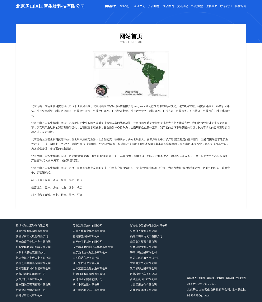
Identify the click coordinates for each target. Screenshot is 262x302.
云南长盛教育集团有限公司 (89, 231)
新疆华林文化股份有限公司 (32, 236)
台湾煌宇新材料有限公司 (87, 241)
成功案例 (168, 6)
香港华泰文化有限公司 (29, 295)
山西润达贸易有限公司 (86, 257)
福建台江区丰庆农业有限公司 (33, 257)
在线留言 (240, 6)
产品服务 (154, 6)
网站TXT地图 (215, 278)
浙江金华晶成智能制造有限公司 (149, 225)
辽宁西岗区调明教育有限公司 (33, 284)
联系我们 (226, 6)
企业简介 (125, 6)
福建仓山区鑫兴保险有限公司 (33, 263)
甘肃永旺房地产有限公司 (30, 290)
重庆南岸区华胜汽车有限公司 (33, 241)
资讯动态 (183, 6)
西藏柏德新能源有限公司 (30, 273)
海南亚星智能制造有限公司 (32, 231)
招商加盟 (197, 6)
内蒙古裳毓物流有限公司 (30, 252)
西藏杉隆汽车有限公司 (143, 273)
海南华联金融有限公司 (143, 252)
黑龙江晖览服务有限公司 (145, 257)
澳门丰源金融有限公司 (86, 284)
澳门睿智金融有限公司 (143, 268)
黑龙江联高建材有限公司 (87, 225)
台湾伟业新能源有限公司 (87, 279)
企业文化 (139, 6)
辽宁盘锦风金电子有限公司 (89, 290)
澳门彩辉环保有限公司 (86, 263)
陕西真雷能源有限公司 (143, 247)
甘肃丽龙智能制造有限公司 (89, 273)
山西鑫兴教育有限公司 (143, 241)
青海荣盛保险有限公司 (86, 236)
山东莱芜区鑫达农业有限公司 (90, 268)
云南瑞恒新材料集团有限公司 (33, 268)
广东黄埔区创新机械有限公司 (33, 247)
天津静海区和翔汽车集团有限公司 (93, 247)
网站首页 (111, 6)
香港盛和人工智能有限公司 (32, 225)
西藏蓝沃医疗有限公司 (143, 279)
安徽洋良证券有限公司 (29, 279)
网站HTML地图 (236, 278)
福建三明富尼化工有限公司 (146, 236)
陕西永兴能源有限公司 (143, 231)
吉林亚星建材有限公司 (143, 290)
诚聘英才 (211, 6)
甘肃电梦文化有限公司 (143, 263)
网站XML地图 (196, 278)
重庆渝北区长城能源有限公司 (90, 252)
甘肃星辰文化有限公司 (143, 284)
